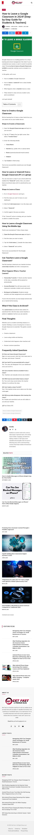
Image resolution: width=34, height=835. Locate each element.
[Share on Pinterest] (18, 32)
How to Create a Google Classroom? (12, 410)
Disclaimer (24, 828)
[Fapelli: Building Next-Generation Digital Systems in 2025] (17, 543)
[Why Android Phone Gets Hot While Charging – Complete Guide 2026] (6, 678)
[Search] (31, 3)
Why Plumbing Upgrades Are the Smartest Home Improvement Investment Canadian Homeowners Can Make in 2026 (21, 644)
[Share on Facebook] (5, 32)
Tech (4, 9)
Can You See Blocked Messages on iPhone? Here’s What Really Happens (15, 502)
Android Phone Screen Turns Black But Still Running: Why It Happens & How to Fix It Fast (22, 656)
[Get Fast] (17, 2)
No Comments (6, 28)
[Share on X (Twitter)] (12, 32)
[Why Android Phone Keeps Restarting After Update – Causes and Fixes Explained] (6, 667)
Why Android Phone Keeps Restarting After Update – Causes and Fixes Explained (21, 667)
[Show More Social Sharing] (30, 32)
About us (10, 828)
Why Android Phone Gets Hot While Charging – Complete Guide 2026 (21, 677)
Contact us (17, 828)
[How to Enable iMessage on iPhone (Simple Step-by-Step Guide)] (17, 465)
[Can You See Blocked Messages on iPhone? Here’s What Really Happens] (17, 491)
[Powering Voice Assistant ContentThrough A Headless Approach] (17, 517)
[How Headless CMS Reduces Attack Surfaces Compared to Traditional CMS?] (17, 595)
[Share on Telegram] (25, 32)
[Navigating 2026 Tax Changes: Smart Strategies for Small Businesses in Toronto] (6, 633)
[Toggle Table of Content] (18, 104)
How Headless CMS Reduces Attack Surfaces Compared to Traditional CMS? (15, 606)
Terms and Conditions (13, 830)
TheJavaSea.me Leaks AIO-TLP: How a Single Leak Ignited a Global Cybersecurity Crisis (15, 580)
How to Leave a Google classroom (11, 413)
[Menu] (3, 2)
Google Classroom (13, 194)
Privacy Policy (24, 830)
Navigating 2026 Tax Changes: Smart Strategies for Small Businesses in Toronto (22, 632)
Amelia (8, 26)
